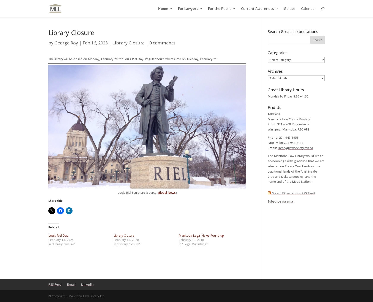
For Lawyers (188, 9)
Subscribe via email (281, 201)
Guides (290, 9)
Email (71, 284)
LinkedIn (87, 284)
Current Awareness (257, 9)
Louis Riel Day (58, 235)
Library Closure (128, 43)
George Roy (66, 43)
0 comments (162, 43)
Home (163, 9)
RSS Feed (55, 284)
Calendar (308, 9)
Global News (167, 192)
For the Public (219, 9)
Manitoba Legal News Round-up (201, 235)
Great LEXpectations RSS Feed (293, 193)
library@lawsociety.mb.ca (295, 148)
